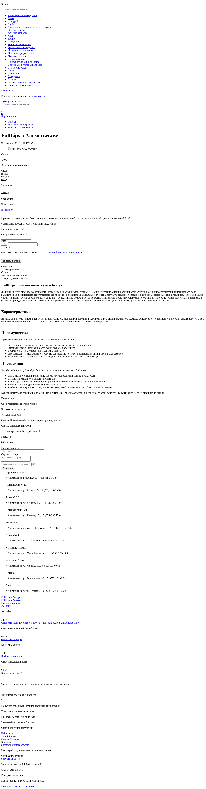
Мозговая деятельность (20, 50)
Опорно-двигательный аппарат (25, 64)
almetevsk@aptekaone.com (15, 745)
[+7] (4, 244)
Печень (12, 70)
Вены (11, 18)
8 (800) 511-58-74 (10, 101)
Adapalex (6, 605)
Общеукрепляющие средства (23, 61)
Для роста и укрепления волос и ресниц (30, 27)
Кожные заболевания (19, 44)
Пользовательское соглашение (17, 786)
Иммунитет (14, 41)
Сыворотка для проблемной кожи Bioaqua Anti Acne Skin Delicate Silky (40, 622)
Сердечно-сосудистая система (24, 82)
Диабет (12, 24)
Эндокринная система (20, 85)
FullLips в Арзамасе (12, 600)
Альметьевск (38, 96)
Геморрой (13, 21)
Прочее (12, 79)
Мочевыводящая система (21, 53)
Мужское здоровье (18, 56)
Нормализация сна (18, 59)
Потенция (13, 73)
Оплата (5, 739)
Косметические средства (21, 47)
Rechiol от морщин (11, 656)
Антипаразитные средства (22, 15)
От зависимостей (17, 67)
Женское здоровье (17, 32)
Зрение (11, 38)
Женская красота (17, 30)
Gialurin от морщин (11, 639)
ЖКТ (10, 35)
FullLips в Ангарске (12, 597)
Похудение (14, 76)
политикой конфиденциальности (64, 252)
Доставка (15, 739)
